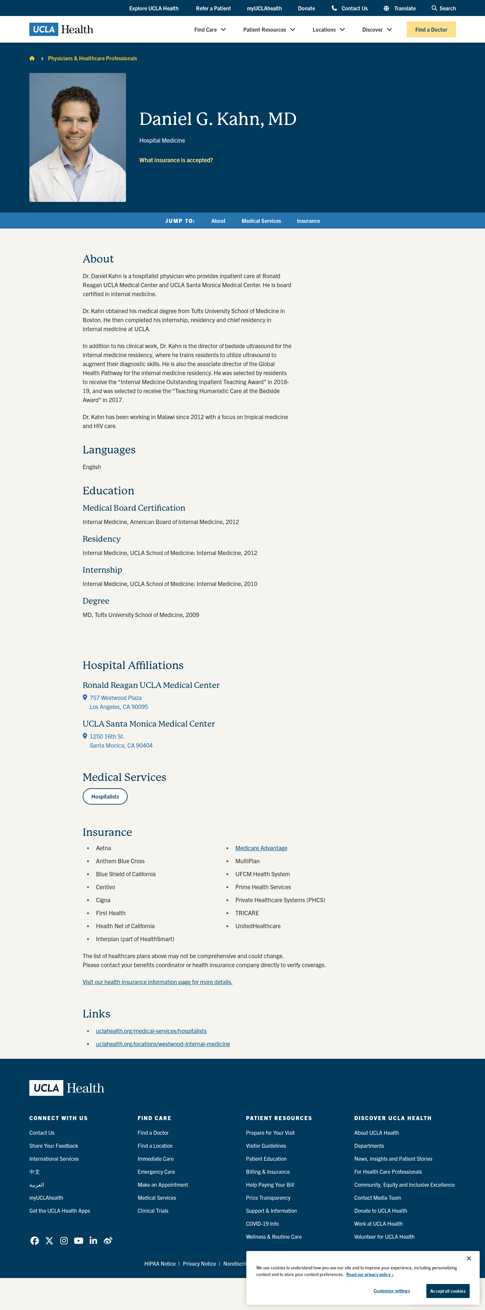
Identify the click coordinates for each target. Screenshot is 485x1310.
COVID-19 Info (262, 1223)
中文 (34, 1171)
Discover (372, 29)
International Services (54, 1158)
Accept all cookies (447, 1291)
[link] (34, 1240)
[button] (154, 8)
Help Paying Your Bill (270, 1184)
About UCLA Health (376, 1132)
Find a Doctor (431, 29)
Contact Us (354, 8)
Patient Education (266, 1158)
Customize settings (392, 1290)
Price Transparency (268, 1197)
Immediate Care (156, 1158)
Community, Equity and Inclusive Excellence (404, 1184)
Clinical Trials (153, 1210)
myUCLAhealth (264, 8)
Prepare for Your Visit (270, 1132)
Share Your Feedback (53, 1145)
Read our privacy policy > (370, 1274)
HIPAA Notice (160, 1263)
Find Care (205, 29)
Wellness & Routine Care (274, 1236)
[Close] (469, 1258)
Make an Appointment (163, 1184)
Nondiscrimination (244, 1263)
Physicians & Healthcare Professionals (92, 58)
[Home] (32, 58)
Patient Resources (264, 29)
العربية (36, 1184)
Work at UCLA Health (378, 1223)
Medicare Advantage (261, 848)
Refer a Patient (213, 8)
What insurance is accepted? (176, 160)
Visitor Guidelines (266, 1145)
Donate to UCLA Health (380, 1210)
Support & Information (271, 1210)
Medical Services (261, 220)
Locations (324, 29)
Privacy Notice (199, 1263)
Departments (369, 1145)
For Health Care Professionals (388, 1171)
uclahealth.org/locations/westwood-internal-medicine (163, 1043)
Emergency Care (156, 1171)
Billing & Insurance (268, 1171)
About (218, 220)
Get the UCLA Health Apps (59, 1210)
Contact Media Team (377, 1197)
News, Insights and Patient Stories (393, 1158)
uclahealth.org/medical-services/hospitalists (151, 1030)
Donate (306, 8)
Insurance (308, 220)
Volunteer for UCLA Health (384, 1236)
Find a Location (155, 1145)
